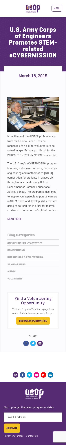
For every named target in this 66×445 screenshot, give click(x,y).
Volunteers (15, 278)
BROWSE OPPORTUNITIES (33, 320)
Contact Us (32, 435)
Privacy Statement (13, 435)
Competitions (16, 250)
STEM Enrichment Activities (25, 243)
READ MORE (14, 219)
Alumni (11, 271)
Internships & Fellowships (25, 257)
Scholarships (16, 264)
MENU (57, 8)
